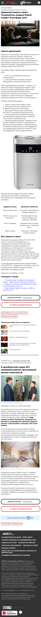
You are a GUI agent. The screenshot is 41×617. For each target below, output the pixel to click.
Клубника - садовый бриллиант (18, 337)
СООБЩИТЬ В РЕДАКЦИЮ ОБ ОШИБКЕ (16, 555)
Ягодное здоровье (14, 349)
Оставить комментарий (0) (21, 305)
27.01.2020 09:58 (6, 8)
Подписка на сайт (9, 542)
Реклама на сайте (30, 545)
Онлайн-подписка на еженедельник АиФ (19, 540)
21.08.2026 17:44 (6, 361)
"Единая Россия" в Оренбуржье (12, 402)
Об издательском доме (11, 537)
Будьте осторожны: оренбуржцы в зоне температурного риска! (20, 285)
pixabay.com (5, 47)
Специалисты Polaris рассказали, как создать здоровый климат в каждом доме (22, 344)
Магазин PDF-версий (26, 542)
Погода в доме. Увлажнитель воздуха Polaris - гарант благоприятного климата (19, 281)
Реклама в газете (8, 548)
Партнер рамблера (18, 607)
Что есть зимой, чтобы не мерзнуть (19, 331)
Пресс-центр (28, 537)
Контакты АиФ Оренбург (12, 545)
